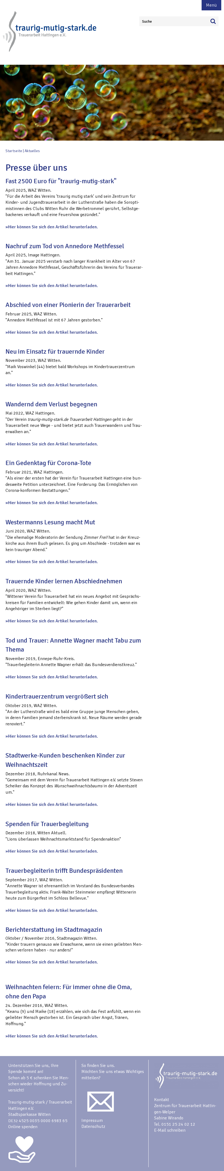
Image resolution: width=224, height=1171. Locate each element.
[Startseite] (50, 51)
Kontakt (161, 1099)
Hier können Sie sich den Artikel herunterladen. (53, 227)
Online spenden (22, 1126)
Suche (147, 21)
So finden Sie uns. (98, 1065)
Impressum (92, 1120)
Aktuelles (32, 151)
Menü (211, 5)
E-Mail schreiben (169, 1130)
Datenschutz (93, 1126)
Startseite (13, 151)
